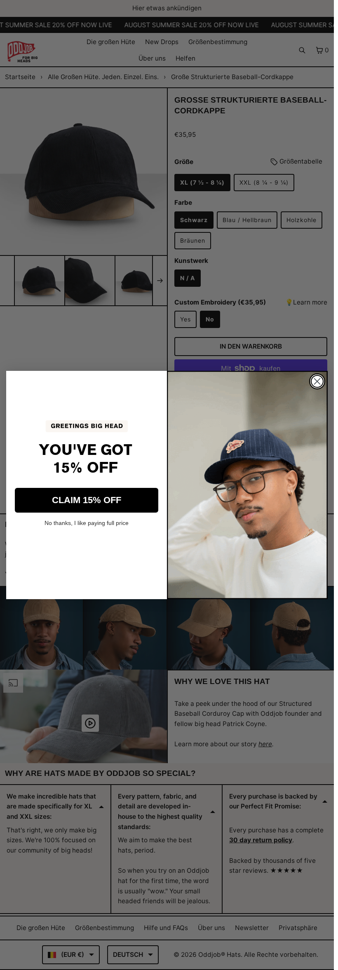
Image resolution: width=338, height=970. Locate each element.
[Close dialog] (317, 381)
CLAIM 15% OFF (86, 500)
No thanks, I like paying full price (87, 523)
